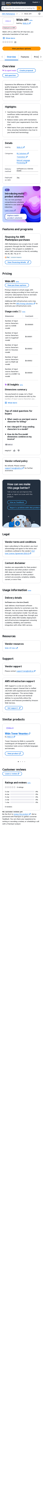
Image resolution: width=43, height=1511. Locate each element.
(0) (15, 42)
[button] (30, 20)
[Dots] (18, 761)
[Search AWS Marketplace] (39, 8)
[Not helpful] (18, 450)
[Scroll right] (41, 57)
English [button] (35, 2)
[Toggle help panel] (39, 14)
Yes (18, 177)
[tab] (11, 57)
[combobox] (19, 8)
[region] (21, 346)
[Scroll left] (2, 57)
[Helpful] (14, 450)
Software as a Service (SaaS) (25, 170)
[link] (28, 14)
